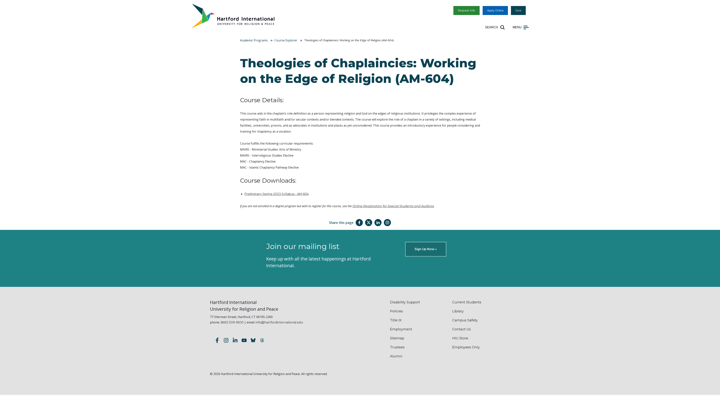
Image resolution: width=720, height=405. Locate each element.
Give (518, 10)
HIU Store (460, 338)
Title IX (396, 320)
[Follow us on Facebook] (217, 341)
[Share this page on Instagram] (387, 222)
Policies (396, 311)
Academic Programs (254, 40)
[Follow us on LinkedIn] (235, 341)
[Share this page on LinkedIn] (378, 222)
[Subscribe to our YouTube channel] (244, 341)
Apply (495, 10)
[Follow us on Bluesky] (253, 341)
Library (458, 311)
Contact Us (461, 329)
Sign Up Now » (426, 249)
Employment (401, 329)
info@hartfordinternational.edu (279, 322)
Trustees (397, 347)
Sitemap (397, 338)
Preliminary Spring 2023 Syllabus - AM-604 (276, 194)
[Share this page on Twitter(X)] (368, 222)
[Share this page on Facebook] (359, 222)
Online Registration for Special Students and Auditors (393, 206)
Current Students (466, 302)
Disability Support (405, 302)
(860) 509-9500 (232, 322)
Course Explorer (285, 40)
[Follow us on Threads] (262, 341)
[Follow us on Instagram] (226, 341)
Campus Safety (465, 320)
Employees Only (466, 347)
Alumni (396, 356)
